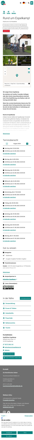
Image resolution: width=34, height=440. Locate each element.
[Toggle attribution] (29, 83)
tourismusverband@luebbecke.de (12, 386)
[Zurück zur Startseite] (3, 3)
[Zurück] (7, 144)
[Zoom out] (5, 71)
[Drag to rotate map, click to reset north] (5, 74)
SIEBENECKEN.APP (8, 407)
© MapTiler (13, 83)
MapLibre (7, 83)
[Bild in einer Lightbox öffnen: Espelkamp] (24, 61)
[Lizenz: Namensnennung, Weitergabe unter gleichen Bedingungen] (8, 289)
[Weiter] (27, 144)
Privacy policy (29, 416)
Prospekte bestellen (9, 400)
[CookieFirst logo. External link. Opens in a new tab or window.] (2, 418)
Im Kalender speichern (9, 153)
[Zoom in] (5, 68)
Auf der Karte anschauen (25, 298)
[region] (17, 77)
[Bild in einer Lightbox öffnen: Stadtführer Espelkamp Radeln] (17, 44)
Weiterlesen (6, 133)
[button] (4, 416)
